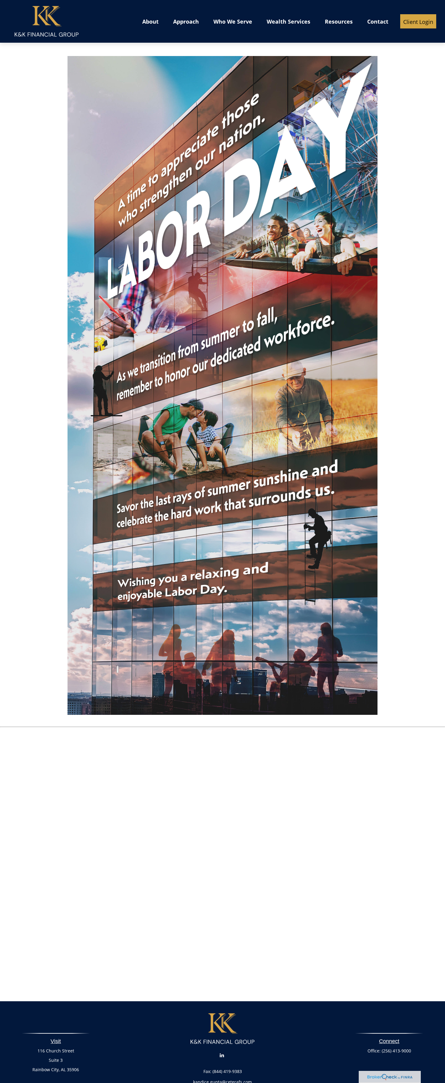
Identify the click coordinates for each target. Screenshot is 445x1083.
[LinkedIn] (222, 1055)
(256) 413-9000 (396, 1051)
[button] (150, 21)
